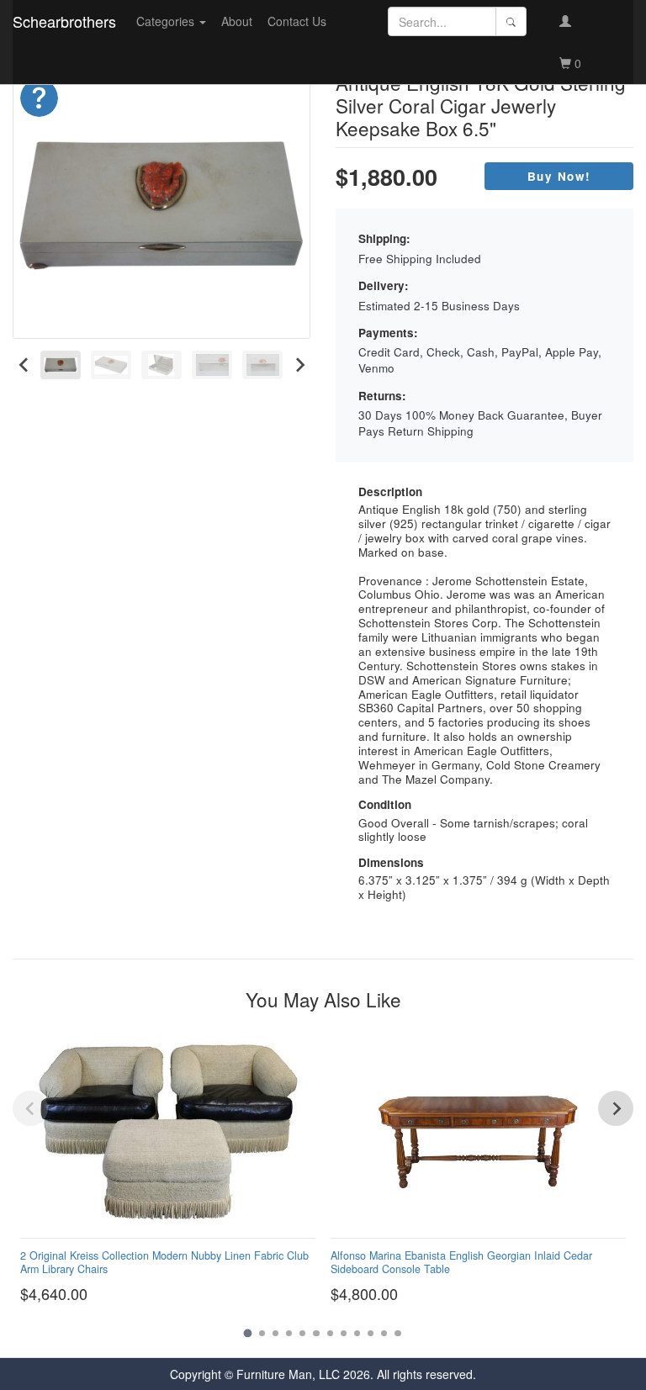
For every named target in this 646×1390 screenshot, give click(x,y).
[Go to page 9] (357, 1333)
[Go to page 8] (344, 1333)
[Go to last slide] (24, 364)
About (236, 21)
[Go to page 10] (370, 1333)
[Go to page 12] (397, 1333)
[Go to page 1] (248, 1333)
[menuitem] (61, 364)
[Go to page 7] (330, 1333)
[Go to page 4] (289, 1333)
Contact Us (296, 21)
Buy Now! (559, 176)
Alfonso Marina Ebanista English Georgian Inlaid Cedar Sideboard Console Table (461, 1262)
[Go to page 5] (302, 1333)
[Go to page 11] (384, 1333)
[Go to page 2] (262, 1333)
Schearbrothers (64, 21)
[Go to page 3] (275, 1333)
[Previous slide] (30, 1108)
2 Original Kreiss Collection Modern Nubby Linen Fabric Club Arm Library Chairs (164, 1262)
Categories (167, 21)
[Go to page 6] (316, 1333)
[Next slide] (299, 364)
